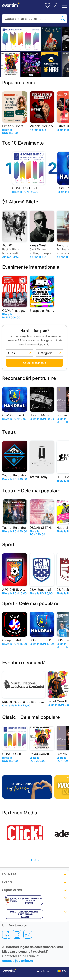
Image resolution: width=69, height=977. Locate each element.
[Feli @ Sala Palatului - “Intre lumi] (51, 39)
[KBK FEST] (31, 64)
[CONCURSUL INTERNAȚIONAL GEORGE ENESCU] (20, 39)
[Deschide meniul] (64, 5)
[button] (34, 860)
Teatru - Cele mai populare (31, 490)
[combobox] (30, 18)
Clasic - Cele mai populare (31, 717)
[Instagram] (17, 934)
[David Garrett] (10, 64)
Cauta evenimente (34, 362)
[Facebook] (6, 934)
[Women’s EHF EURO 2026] (51, 64)
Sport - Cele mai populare (30, 603)
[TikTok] (27, 934)
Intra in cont (43, 971)
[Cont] (56, 5)
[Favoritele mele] (47, 5)
